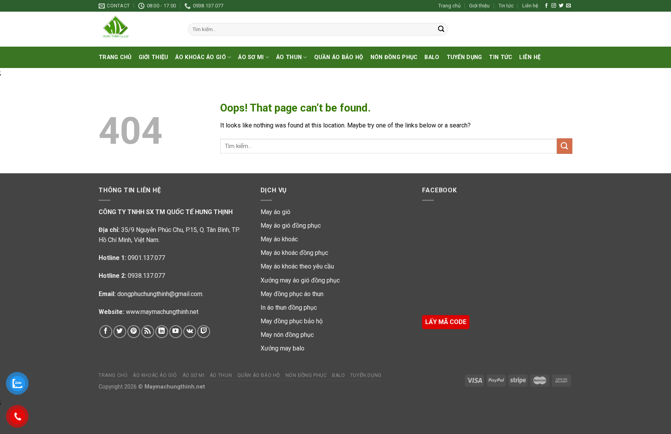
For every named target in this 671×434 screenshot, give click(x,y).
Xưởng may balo (282, 348)
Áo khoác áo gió (200, 57)
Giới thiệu (479, 6)
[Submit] (441, 29)
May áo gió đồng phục (291, 225)
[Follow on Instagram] (553, 6)
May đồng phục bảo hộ (292, 321)
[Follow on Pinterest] (133, 331)
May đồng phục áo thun (292, 294)
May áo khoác (279, 239)
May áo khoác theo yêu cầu (297, 266)
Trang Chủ (115, 57)
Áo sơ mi (251, 57)
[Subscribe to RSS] (147, 331)
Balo (431, 57)
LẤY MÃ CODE (445, 322)
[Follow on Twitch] (203, 331)
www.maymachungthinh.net (162, 311)
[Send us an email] (568, 6)
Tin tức (506, 6)
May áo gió (275, 212)
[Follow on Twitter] (561, 6)
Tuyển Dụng (464, 57)
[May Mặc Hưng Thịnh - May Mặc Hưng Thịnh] (137, 29)
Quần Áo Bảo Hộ (338, 57)
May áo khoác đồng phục (294, 252)
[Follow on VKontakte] (189, 331)
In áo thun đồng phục (289, 307)
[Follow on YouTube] (175, 331)
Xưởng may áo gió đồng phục (300, 280)
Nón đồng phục (394, 57)
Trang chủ (449, 6)
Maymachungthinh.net (174, 386)
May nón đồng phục (287, 334)
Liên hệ (530, 6)
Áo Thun (289, 57)
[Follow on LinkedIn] (161, 331)
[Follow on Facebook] (546, 6)
